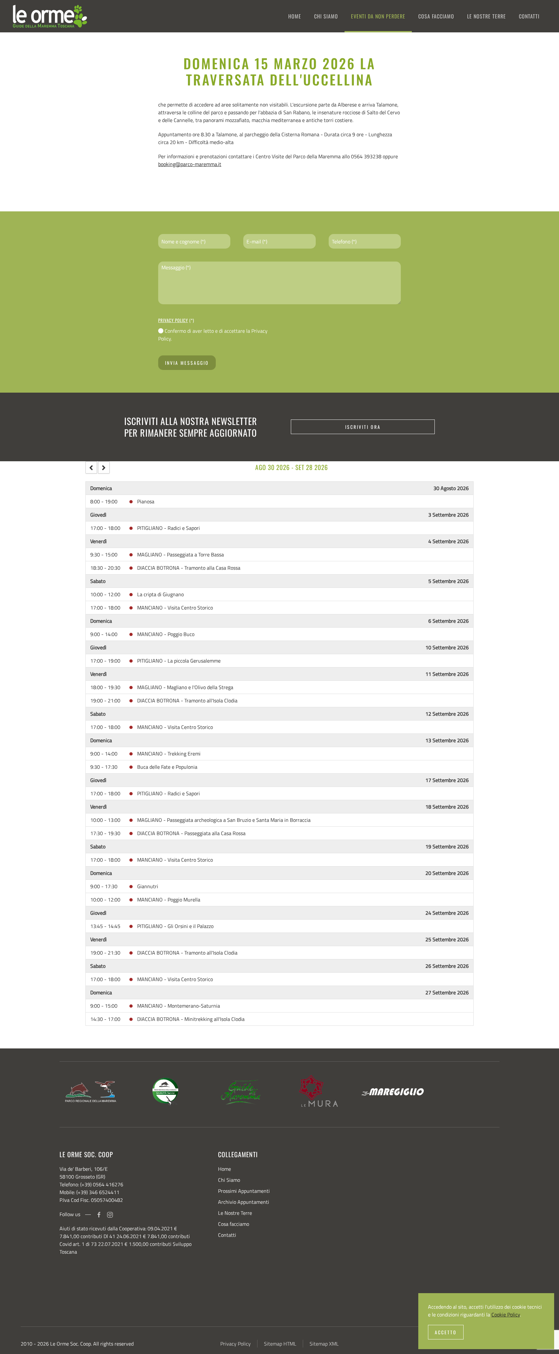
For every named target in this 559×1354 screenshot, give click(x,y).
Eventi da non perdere (378, 16)
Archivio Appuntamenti (243, 1202)
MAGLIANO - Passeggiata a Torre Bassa (180, 554)
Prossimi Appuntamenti (244, 1191)
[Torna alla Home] (50, 16)
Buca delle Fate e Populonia (167, 767)
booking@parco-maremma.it (189, 164)
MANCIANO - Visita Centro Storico (175, 607)
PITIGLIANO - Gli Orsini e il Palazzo (175, 926)
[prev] (91, 467)
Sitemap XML (324, 1344)
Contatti (529, 16)
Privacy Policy (173, 320)
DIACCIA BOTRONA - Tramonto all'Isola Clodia (187, 700)
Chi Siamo (326, 16)
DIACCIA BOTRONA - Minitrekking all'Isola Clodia (191, 1019)
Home (294, 16)
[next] (104, 467)
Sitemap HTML (280, 1344)
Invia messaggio (187, 362)
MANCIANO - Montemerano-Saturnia (178, 1006)
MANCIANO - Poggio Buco (165, 634)
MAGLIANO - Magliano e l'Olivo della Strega (185, 687)
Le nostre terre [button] (486, 16)
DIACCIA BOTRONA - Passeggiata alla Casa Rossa (191, 833)
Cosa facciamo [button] (436, 16)
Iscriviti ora (363, 426)
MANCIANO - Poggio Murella (168, 899)
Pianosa (145, 501)
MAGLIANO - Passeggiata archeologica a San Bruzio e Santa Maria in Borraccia (224, 820)
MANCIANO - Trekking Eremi (169, 753)
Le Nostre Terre (235, 1213)
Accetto (446, 1332)
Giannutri (147, 886)
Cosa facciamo (233, 1224)
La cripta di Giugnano (160, 594)
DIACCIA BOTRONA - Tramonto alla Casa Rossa (188, 568)
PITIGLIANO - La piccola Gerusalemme (179, 661)
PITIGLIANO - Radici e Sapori (168, 528)
